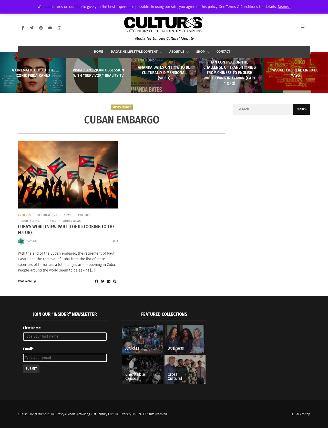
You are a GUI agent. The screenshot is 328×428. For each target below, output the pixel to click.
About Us (176, 52)
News (67, 215)
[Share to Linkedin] (109, 281)
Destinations (47, 215)
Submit (31, 369)
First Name (32, 328)
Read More (25, 281)
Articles (24, 215)
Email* (28, 349)
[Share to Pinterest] (115, 281)
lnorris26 (31, 241)
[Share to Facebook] (96, 281)
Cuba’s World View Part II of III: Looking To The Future (66, 229)
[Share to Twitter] (102, 281)
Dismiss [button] (284, 7)
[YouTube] (50, 28)
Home (98, 52)
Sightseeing (31, 221)
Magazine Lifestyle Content (134, 52)
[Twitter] (31, 28)
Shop (200, 52)
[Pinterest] (41, 28)
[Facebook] (22, 28)
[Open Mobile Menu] (305, 28)
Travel (51, 221)
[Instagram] (59, 28)
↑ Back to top (300, 414)
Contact (223, 52)
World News (72, 221)
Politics (84, 215)
